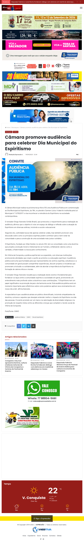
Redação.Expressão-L (16, 154)
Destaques (15, 127)
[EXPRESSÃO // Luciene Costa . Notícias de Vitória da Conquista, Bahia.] (12, 8)
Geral (39, 535)
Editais (59, 535)
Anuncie (45, 535)
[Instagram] (43, 539)
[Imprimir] (33, 326)
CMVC (28, 317)
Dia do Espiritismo (37, 317)
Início (8, 127)
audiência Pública (20, 317)
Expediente (31, 535)
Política (15, 132)
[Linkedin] (28, 326)
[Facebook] (19, 326)
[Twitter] (24, 326)
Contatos (52, 535)
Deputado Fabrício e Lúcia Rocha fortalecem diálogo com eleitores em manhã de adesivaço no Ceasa (42, 366)
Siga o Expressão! (43, 518)
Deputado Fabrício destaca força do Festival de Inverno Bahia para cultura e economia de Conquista (67, 367)
